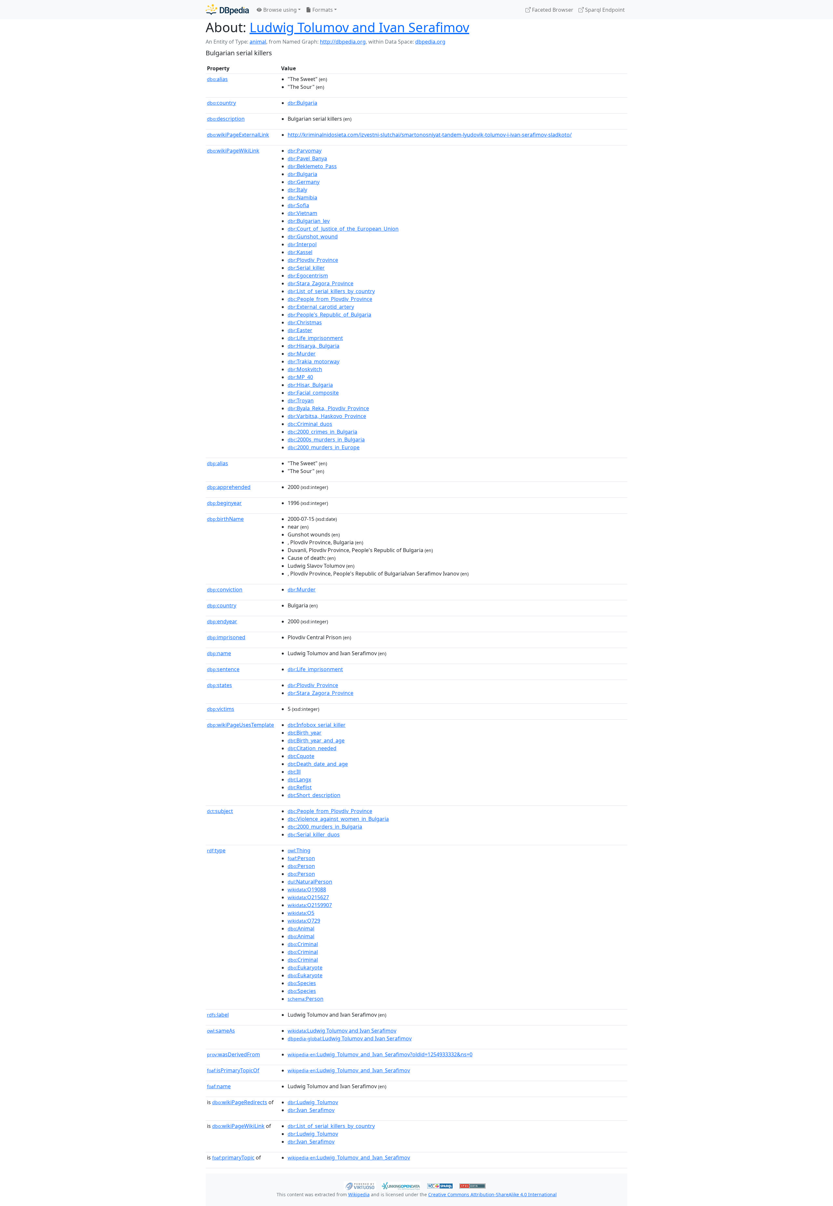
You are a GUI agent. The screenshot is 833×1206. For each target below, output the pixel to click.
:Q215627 (308, 897)
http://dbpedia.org (343, 41)
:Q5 (301, 912)
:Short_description (314, 795)
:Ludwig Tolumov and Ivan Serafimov (342, 1030)
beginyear (224, 503)
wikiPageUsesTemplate (240, 724)
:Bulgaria (302, 102)
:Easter (300, 330)
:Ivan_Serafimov (311, 1110)
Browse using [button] (279, 9)
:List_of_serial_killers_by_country (331, 291)
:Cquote (301, 756)
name (219, 653)
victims (220, 708)
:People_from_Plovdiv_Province (330, 299)
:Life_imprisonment (315, 338)
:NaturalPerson (310, 881)
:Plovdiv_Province (313, 260)
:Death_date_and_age (318, 763)
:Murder (302, 353)
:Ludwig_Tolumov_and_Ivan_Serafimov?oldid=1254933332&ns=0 (380, 1054)
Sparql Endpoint (604, 9)
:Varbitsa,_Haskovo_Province (327, 416)
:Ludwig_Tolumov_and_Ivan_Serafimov (349, 1070)
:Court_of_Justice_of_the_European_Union (343, 228)
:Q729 (304, 920)
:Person (301, 858)
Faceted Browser (552, 9)
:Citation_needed (312, 748)
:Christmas (305, 322)
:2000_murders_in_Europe (324, 447)
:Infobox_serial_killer (317, 724)
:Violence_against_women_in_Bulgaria (338, 818)
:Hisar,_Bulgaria (310, 384)
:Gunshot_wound (313, 236)
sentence (223, 669)
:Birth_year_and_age (316, 740)
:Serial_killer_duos (314, 834)
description (226, 118)
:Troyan (301, 400)
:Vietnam (302, 213)
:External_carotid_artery (321, 306)
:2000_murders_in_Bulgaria (325, 826)
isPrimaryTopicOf (233, 1070)
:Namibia (302, 197)
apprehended (229, 487)
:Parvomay (304, 150)
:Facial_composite (313, 392)
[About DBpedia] (227, 10)
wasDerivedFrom (233, 1054)
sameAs (221, 1030)
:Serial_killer (306, 267)
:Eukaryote (305, 967)
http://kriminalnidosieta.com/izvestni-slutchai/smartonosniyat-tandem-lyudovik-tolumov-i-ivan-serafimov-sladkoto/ (430, 134)
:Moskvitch (305, 369)
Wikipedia (359, 1194)
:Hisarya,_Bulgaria (313, 345)
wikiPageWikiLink (233, 150)
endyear (222, 621)
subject (220, 811)
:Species (302, 983)
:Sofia (298, 205)
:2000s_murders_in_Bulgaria (326, 439)
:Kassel (300, 252)
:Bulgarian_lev (309, 220)
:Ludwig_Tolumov (313, 1102)
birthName (225, 518)
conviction (224, 589)
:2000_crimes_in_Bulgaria (322, 431)
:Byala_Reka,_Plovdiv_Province (328, 408)
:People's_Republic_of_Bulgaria (329, 314)
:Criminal (303, 944)
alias (217, 79)
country (221, 102)
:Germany (304, 181)
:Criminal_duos (310, 423)
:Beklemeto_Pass (312, 166)
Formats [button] (322, 9)
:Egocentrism (308, 275)
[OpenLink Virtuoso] (360, 1185)
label (218, 1014)
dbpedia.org (430, 41)
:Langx (299, 779)
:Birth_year (304, 732)
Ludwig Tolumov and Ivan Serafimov (359, 27)
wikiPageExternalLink (238, 134)
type (216, 850)
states (219, 685)
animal (258, 41)
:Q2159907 (310, 905)
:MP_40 (300, 377)
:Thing (299, 850)
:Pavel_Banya (307, 158)
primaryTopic (233, 1157)
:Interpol (302, 244)
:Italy (297, 189)
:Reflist (300, 787)
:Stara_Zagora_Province (320, 283)
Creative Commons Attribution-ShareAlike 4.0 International (492, 1194)
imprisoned (226, 637)
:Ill (294, 771)
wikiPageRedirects (239, 1102)
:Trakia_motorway (313, 361)
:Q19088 (307, 889)
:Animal (301, 928)
